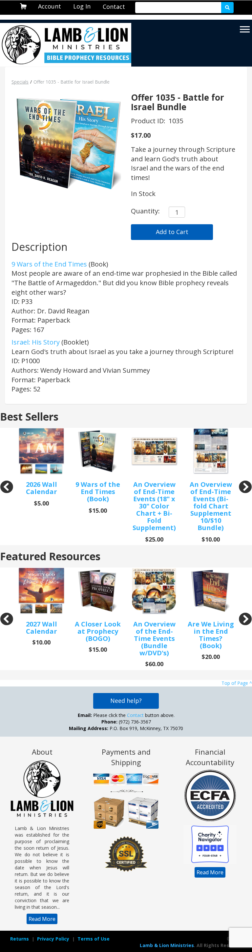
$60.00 (154, 664)
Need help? (126, 700)
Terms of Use (93, 939)
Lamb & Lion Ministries (167, 945)
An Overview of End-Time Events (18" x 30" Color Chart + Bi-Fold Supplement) (154, 506)
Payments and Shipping (126, 757)
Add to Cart (172, 232)
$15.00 (98, 510)
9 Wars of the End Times (49, 264)
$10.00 (211, 539)
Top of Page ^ (236, 683)
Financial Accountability (210, 757)
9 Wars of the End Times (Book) (97, 491)
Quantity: (145, 211)
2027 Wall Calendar (41, 628)
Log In (82, 6)
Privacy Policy (53, 939)
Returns (19, 939)
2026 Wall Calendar (41, 488)
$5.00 (41, 503)
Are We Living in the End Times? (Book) (211, 635)
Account (49, 6)
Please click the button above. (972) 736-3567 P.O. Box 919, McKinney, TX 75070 (126, 721)
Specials (20, 82)
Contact (114, 6)
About (42, 752)
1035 (176, 120)
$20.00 (211, 657)
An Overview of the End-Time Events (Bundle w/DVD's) (154, 638)
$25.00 (154, 539)
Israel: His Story (35, 342)
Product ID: (149, 120)
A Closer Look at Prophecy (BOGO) (98, 631)
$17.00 (141, 135)
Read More (42, 919)
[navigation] (49, 6)
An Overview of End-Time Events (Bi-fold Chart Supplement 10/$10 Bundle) (211, 506)
